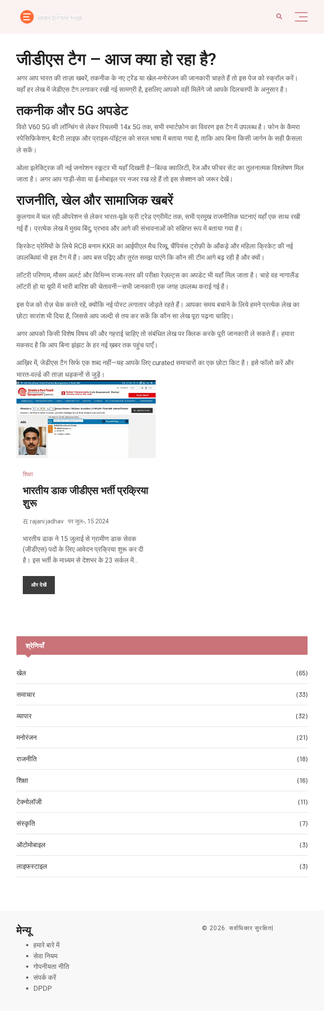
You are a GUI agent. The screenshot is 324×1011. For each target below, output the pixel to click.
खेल (21, 673)
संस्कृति (25, 823)
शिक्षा (28, 474)
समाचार (25, 694)
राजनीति (26, 759)
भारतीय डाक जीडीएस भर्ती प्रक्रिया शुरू (85, 496)
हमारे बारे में (46, 945)
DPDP (42, 988)
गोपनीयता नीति (51, 967)
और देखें (38, 584)
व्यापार (24, 716)
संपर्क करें (44, 978)
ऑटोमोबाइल (31, 844)
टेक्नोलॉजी (29, 802)
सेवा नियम (45, 956)
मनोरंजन (26, 737)
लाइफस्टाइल (31, 866)
